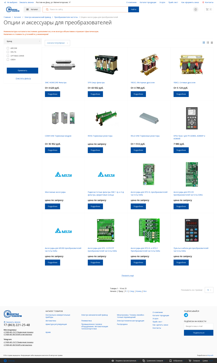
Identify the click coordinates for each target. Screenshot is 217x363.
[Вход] (195, 9)
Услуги (162, 2)
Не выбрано (12, 2)
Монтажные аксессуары (55, 192)
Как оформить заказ (190, 2)
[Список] (211, 42)
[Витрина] (203, 42)
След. (132, 291)
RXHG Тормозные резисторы (100, 136)
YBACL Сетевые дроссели (184, 82)
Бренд (9, 41)
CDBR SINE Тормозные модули (58, 136)
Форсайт (210, 355)
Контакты (208, 2)
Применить (22, 70)
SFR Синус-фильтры (96, 82)
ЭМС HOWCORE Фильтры (55, 82)
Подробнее (52, 94)
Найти (133, 9)
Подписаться (198, 333)
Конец (138, 291)
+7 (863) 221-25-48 (17, 325)
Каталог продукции (148, 2)
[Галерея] (207, 42)
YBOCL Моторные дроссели (143, 82)
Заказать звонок (26, 2)
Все (145, 291)
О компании (131, 2)
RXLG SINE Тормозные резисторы (145, 136)
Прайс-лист (173, 2)
